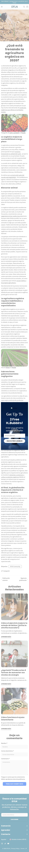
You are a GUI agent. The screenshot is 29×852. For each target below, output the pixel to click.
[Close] (26, 404)
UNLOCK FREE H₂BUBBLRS (15, 441)
